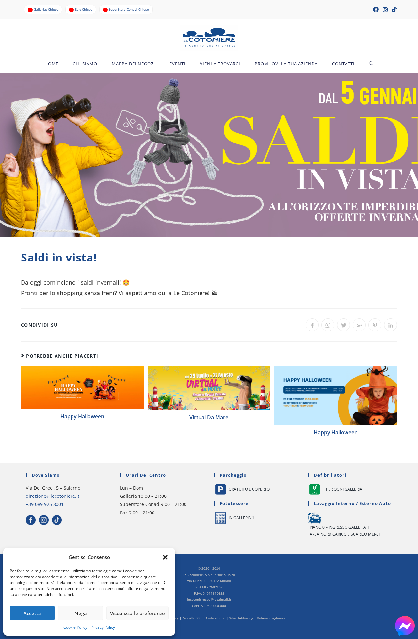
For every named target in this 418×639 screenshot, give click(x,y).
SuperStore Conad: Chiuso (129, 9)
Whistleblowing (241, 618)
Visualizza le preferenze (137, 613)
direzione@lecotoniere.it (52, 496)
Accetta (32, 613)
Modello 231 (192, 618)
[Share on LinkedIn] (390, 324)
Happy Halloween (82, 416)
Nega (80, 613)
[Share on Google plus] (359, 324)
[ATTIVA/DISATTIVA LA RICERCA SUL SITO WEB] (371, 64)
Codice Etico (215, 618)
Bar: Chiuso (83, 9)
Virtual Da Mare (208, 417)
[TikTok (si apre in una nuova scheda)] (393, 9)
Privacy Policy (102, 627)
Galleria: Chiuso (46, 9)
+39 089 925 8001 (45, 504)
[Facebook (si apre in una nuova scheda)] (376, 9)
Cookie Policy (75, 627)
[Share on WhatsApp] (327, 324)
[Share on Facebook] (312, 324)
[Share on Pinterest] (374, 324)
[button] (165, 557)
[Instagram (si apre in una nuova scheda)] (385, 9)
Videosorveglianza (271, 618)
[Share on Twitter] (343, 324)
